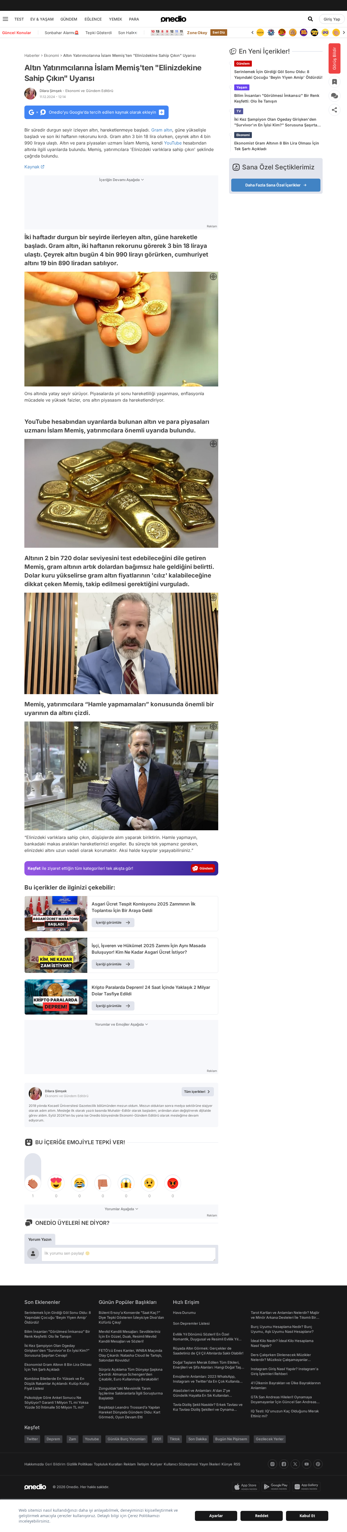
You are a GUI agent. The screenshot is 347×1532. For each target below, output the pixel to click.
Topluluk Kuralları (108, 1464)
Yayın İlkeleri (209, 1464)
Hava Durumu (184, 1312)
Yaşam (241, 87)
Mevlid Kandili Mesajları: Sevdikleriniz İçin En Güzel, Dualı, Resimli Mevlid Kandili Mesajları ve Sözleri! (129, 1336)
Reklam (130, 1464)
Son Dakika (197, 1439)
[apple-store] (247, 1487)
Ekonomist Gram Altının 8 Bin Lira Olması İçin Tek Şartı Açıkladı (276, 146)
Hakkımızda (34, 1464)
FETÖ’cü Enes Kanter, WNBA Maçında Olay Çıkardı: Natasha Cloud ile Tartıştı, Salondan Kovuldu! (130, 1355)
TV (238, 111)
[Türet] (271, 32)
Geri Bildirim (55, 1464)
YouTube (173, 143)
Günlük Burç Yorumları (126, 1439)
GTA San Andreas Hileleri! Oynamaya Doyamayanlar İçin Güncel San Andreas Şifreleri (283, 1402)
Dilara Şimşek (76, 90)
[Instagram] (272, 1464)
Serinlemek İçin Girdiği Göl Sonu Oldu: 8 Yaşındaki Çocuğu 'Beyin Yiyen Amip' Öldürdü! (278, 74)
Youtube (92, 1439)
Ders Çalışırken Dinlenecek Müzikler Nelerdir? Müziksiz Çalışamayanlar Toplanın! (281, 1360)
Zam (72, 1439)
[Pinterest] (318, 1464)
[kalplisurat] (336, 32)
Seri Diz (219, 32)
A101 (157, 1439)
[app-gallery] (307, 1487)
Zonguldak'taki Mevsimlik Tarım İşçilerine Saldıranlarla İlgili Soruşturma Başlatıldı (131, 1393)
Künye (226, 1464)
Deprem (53, 1439)
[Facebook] (283, 1464)
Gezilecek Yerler (270, 1439)
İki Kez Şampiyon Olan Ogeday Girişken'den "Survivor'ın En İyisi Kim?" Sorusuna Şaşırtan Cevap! (277, 122)
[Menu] (5, 19)
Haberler (32, 55)
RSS (237, 1464)
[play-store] (277, 1487)
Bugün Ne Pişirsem (231, 1439)
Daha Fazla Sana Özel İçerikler (273, 185)
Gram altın (161, 130)
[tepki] (32, 1183)
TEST (19, 19)
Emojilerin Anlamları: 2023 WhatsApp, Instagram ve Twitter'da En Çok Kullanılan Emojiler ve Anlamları (207, 1381)
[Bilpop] (292, 32)
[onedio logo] (173, 19)
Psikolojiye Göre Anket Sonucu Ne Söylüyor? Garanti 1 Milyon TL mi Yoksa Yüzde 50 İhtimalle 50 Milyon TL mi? (56, 1402)
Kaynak (32, 166)
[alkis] (325, 32)
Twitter (32, 1439)
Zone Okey (197, 32)
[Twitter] (295, 1464)
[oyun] (314, 32)
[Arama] (310, 19)
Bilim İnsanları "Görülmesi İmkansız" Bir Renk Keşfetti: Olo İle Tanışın (276, 98)
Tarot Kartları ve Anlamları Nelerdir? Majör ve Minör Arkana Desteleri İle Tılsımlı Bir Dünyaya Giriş (285, 1317)
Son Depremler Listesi (191, 1323)
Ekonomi (51, 55)
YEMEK (115, 19)
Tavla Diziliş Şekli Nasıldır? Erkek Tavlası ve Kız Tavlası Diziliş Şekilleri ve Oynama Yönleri (208, 1409)
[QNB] (260, 32)
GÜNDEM (68, 19)
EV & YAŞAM (42, 19)
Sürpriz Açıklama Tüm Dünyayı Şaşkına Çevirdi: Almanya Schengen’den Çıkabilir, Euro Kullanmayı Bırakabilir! (130, 1374)
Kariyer (156, 1464)
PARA (134, 19)
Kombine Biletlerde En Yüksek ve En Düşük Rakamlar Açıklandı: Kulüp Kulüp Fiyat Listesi (56, 1383)
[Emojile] (303, 32)
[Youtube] (306, 1464)
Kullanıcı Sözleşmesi (181, 1464)
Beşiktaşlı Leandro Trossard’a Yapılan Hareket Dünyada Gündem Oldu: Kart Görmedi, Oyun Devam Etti (129, 1412)
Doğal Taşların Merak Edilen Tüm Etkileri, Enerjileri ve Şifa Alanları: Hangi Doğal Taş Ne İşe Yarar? (207, 1367)
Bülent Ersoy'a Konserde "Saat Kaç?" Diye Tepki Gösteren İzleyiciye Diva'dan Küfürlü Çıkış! (131, 1317)
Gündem (243, 63)
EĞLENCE (93, 19)
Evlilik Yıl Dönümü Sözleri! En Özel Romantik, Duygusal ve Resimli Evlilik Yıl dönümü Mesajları (205, 1339)
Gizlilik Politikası (79, 1464)
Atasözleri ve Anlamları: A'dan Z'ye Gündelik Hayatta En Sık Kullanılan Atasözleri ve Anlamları (201, 1395)
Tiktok (175, 1439)
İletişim (143, 1464)
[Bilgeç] (282, 32)
